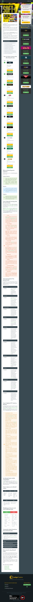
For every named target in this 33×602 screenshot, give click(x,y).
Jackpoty (8, 86)
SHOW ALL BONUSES (26, 22)
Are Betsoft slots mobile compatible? (8, 48)
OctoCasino (8, 139)
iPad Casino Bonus (7, 568)
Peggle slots (13, 220)
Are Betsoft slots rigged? (7, 533)
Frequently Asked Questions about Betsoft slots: (10, 52)
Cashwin (8, 75)
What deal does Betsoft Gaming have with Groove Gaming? (10, 541)
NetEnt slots (11, 407)
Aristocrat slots (15, 407)
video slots (12, 377)
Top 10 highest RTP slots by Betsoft (8, 47)
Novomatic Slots (7, 567)
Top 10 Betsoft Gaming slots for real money (9, 45)
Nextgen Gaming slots (6, 209)
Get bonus (10, 71)
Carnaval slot (12, 217)
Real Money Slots (7, 566)
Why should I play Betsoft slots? (8, 53)
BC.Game (8, 107)
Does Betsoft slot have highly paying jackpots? (9, 545)
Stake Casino (8, 64)
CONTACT (27, 584)
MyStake (8, 118)
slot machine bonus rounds (12, 205)
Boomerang (8, 128)
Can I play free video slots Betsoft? (8, 547)
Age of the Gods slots (14, 408)
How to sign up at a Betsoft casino (8, 49)
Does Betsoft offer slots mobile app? (8, 543)
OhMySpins (8, 160)
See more (10, 70)
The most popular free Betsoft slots (8, 46)
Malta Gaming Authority (13, 536)
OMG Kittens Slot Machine (8, 569)
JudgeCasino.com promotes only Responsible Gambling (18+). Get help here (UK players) (16, 592)
